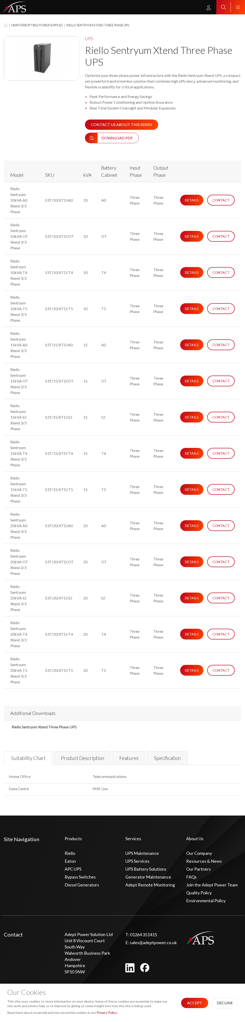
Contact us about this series (121, 124)
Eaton (70, 861)
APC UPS (73, 869)
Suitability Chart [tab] (28, 758)
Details (192, 200)
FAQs (191, 876)
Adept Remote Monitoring (150, 884)
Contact (220, 200)
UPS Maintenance (142, 853)
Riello (70, 853)
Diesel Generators (82, 884)
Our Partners (198, 869)
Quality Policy (199, 892)
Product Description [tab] (82, 758)
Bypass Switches (80, 876)
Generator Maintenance (148, 876)
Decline (225, 1002)
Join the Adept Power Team (212, 884)
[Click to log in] (208, 7)
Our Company (199, 853)
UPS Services (137, 861)
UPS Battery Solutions (145, 869)
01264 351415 (141, 934)
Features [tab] (129, 758)
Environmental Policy (206, 900)
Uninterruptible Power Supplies (37, 25)
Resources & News (204, 861)
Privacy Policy (107, 1013)
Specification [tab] (167, 758)
